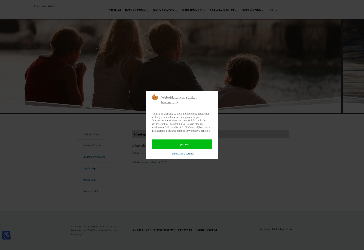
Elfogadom (182, 144)
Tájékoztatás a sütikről (182, 153)
